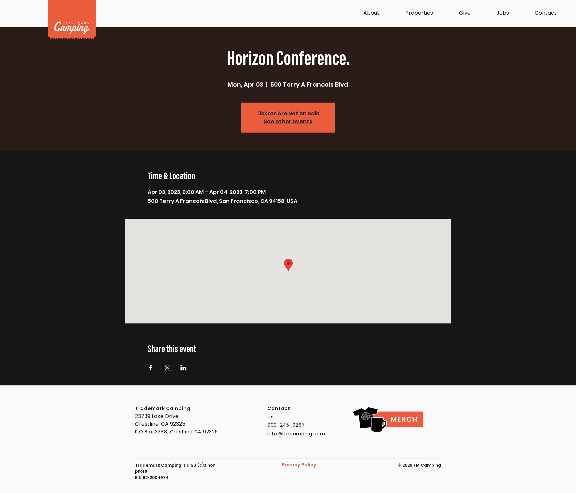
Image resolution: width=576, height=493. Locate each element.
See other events (288, 121)
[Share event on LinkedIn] (183, 367)
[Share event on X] (167, 367)
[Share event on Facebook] (151, 367)
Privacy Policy (299, 464)
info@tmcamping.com (296, 433)
